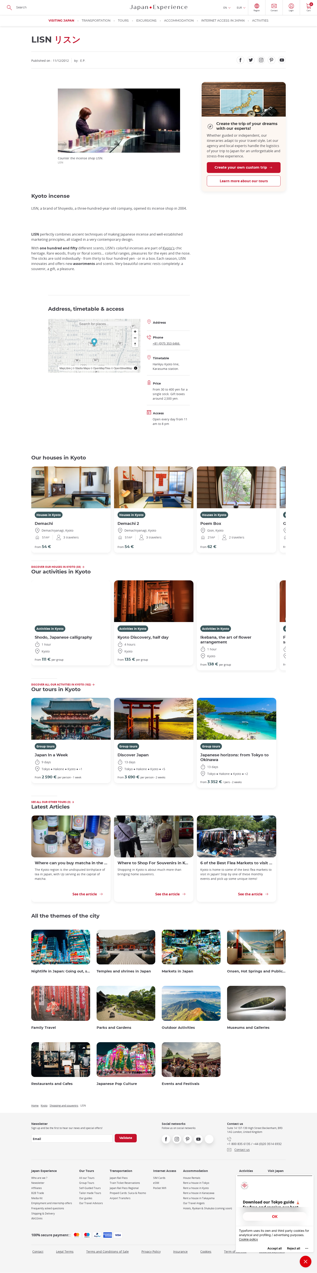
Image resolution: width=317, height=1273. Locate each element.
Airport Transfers (120, 1198)
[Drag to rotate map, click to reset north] (135, 344)
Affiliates (36, 1188)
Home (35, 1105)
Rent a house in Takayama (199, 1198)
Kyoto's (169, 248)
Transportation (96, 20)
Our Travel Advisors (91, 1203)
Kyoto (44, 1105)
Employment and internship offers (51, 1203)
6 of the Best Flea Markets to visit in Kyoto (236, 863)
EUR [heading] (239, 7)
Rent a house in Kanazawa (198, 1193)
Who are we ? (39, 1178)
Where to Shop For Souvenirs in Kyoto (154, 863)
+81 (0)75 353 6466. (166, 343)
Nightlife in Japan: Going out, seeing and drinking (60, 971)
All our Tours (86, 1178)
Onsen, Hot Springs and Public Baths (256, 971)
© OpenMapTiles (100, 368)
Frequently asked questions (47, 1208)
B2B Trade (37, 1193)
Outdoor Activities (178, 1027)
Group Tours (86, 1182)
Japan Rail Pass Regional (124, 1188)
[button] (94, 342)
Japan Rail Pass (119, 1178)
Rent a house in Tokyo (196, 1182)
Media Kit (36, 1198)
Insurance (180, 1251)
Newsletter (37, 1182)
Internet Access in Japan (223, 20)
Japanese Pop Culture (117, 1084)
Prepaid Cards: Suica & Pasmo (128, 1193)
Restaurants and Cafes (52, 1084)
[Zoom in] (135, 331)
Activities (260, 20)
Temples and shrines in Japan (124, 971)
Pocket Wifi (159, 1188)
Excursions (146, 20)
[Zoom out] (135, 338)
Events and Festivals (180, 1084)
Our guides (85, 1198)
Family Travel (43, 1027)
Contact (37, 1251)
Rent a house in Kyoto (196, 1188)
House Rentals (191, 1178)
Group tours (45, 746)
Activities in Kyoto (50, 629)
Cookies (205, 1251)
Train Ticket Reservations (125, 1182)
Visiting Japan (61, 20)
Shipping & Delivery (43, 1213)
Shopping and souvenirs (64, 1105)
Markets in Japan (177, 971)
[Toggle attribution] (135, 368)
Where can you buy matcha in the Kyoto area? (71, 863)
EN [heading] (225, 7)
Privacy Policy (151, 1251)
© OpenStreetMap (121, 368)
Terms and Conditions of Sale (107, 1251)
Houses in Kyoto (48, 515)
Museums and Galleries (248, 1027)
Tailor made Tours (90, 1193)
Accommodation (179, 20)
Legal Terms (65, 1251)
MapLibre (65, 368)
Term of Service (235, 1251)
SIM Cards (159, 1178)
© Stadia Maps (81, 368)
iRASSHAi (36, 1218)
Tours (123, 20)
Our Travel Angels (194, 1203)
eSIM (156, 1182)
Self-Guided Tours (90, 1188)
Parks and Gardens (114, 1027)
